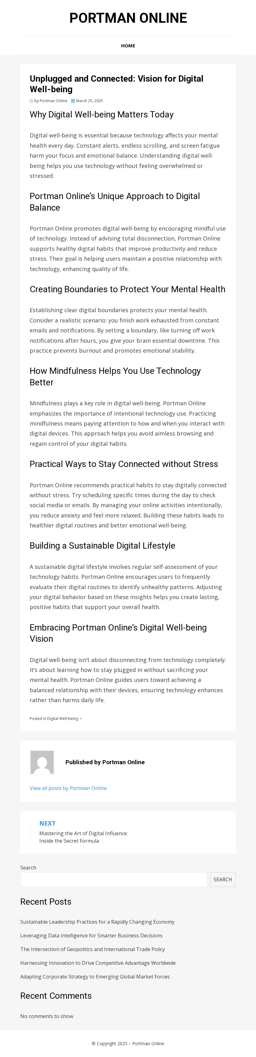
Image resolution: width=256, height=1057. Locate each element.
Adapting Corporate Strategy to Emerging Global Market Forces (95, 976)
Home (128, 45)
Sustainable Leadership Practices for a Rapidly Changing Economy (97, 921)
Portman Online (128, 18)
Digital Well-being (62, 718)
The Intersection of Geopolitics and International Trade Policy (92, 949)
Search (28, 867)
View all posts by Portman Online (68, 788)
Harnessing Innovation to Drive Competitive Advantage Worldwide (98, 962)
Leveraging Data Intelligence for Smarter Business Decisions (91, 935)
